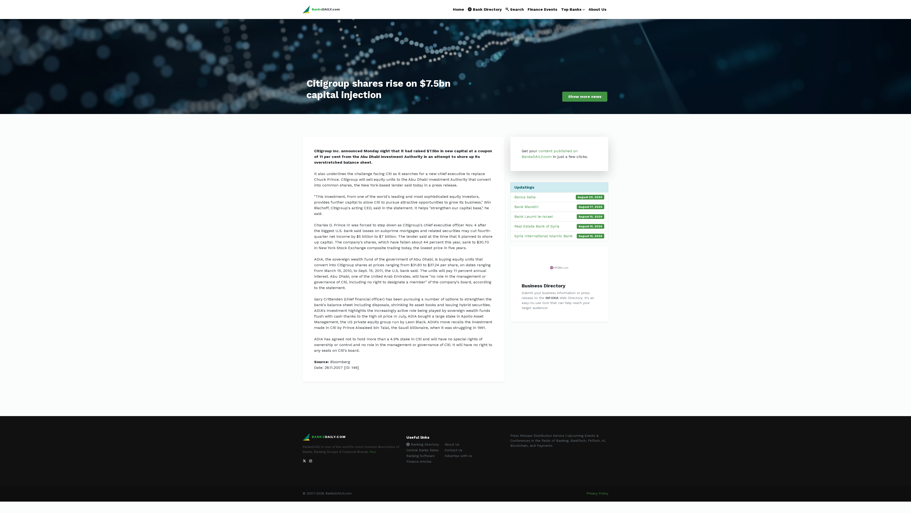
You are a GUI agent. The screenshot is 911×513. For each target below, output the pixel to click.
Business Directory (543, 286)
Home (458, 9)
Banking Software (420, 456)
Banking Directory (424, 444)
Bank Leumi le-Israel (533, 216)
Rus (373, 452)
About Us (597, 9)
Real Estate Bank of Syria (536, 226)
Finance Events (542, 9)
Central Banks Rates (422, 450)
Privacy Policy (597, 493)
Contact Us (453, 450)
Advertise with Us (458, 456)
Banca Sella (525, 197)
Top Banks (571, 9)
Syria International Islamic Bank (543, 236)
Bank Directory (487, 9)
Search (516, 9)
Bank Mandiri (526, 206)
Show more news (584, 96)
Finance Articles (419, 461)
